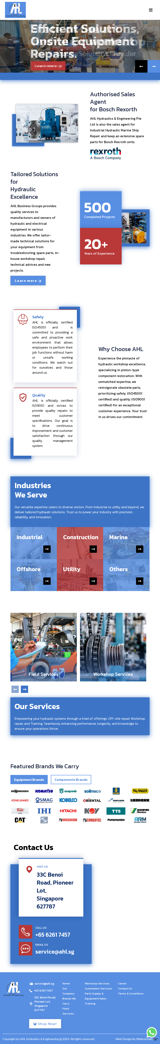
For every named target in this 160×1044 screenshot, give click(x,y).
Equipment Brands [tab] (29, 779)
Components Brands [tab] (71, 779)
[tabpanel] (79, 805)
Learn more (46, 65)
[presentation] (15, 689)
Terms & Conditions (131, 993)
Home (66, 983)
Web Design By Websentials (134, 1039)
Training (90, 1004)
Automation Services (98, 988)
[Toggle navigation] (150, 10)
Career (122, 983)
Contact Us (125, 988)
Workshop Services (97, 983)
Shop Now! (47, 1023)
